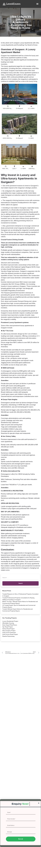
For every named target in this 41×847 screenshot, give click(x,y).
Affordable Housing (8, 623)
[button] (37, 3)
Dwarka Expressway (8, 636)
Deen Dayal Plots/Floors (9, 625)
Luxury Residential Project (10, 621)
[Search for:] (20, 578)
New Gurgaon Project (8, 630)
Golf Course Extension (9, 632)
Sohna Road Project (8, 628)
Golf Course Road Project (10, 634)
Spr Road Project (7, 627)
